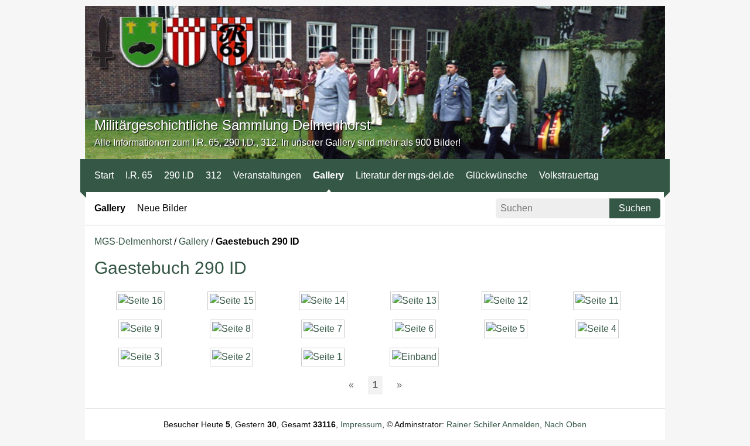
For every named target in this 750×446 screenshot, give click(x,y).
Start (104, 175)
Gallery (328, 175)
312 (213, 175)
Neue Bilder (162, 208)
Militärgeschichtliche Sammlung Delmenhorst (232, 125)
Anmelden (521, 424)
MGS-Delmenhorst (133, 241)
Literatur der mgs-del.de (405, 175)
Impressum (361, 424)
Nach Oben (565, 424)
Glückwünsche (496, 175)
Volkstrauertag (569, 175)
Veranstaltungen (267, 175)
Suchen (635, 208)
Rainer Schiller (473, 424)
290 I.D (179, 175)
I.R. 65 (138, 175)
